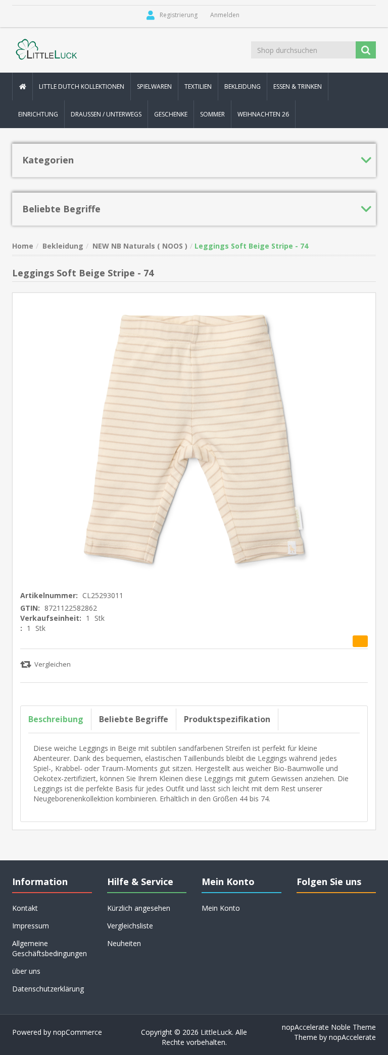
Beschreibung (55, 719)
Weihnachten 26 (263, 114)
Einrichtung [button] (38, 114)
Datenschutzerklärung (48, 988)
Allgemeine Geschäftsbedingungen (49, 948)
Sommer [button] (212, 114)
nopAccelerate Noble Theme (329, 1027)
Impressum (30, 925)
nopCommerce (77, 1032)
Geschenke (170, 114)
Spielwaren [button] (154, 86)
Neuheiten (124, 943)
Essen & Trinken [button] (297, 86)
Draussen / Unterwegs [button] (106, 114)
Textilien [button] (198, 86)
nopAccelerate (352, 1037)
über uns (26, 971)
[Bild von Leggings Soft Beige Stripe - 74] (194, 438)
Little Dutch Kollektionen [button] (81, 86)
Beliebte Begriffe (133, 719)
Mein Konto (221, 908)
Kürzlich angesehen (138, 908)
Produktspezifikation (227, 719)
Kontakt (25, 908)
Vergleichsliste (130, 925)
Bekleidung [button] (242, 86)
